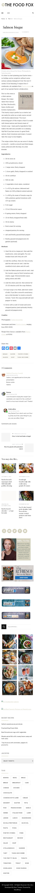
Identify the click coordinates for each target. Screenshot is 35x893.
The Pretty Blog (10, 858)
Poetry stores (26, 86)
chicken (16, 788)
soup (12, 357)
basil (15, 777)
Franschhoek (16, 808)
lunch (15, 818)
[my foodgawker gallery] (10, 702)
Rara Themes (18, 887)
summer (22, 848)
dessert (6, 803)
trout (18, 863)
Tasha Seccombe (17, 320)
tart (5, 853)
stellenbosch (8, 848)
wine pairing (21, 868)
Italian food (17, 813)
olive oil (25, 823)
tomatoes (7, 863)
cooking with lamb (10, 798)
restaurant (8, 838)
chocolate (7, 793)
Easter (12, 354)
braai (23, 777)
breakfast (16, 782)
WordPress (17, 890)
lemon (5, 818)
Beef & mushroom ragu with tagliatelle (13, 732)
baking (6, 777)
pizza (14, 828)
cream (25, 798)
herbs (5, 813)
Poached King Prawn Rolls (9, 728)
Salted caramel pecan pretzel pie (11, 724)
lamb (29, 813)
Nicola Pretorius (10, 823)
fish (5, 808)
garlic (28, 808)
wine (27, 863)
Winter (6, 873)
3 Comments (25, 32)
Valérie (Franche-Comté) (14, 373)
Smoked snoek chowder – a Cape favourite (7, 511)
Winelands (7, 868)
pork (21, 833)
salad (5, 843)
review (20, 838)
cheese (6, 788)
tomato (24, 858)
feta (26, 803)
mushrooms (26, 818)
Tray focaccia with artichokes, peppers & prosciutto (14, 744)
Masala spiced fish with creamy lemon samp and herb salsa (16, 737)
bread (5, 782)
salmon (5, 357)
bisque (5, 354)
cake (27, 782)
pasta (5, 828)
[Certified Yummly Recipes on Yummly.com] (16, 709)
